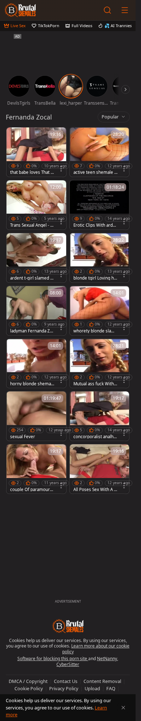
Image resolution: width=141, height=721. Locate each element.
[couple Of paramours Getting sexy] (36, 469)
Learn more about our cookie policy (96, 649)
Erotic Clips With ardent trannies (94, 225)
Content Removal (102, 681)
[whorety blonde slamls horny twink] (99, 310)
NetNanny (107, 658)
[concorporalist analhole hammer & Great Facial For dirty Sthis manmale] (99, 416)
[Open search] (107, 10)
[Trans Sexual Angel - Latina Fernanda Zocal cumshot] (36, 205)
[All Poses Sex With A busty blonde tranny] (99, 469)
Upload (92, 688)
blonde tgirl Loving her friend (94, 278)
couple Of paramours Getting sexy (31, 489)
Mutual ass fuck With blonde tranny (95, 384)
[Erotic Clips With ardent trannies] (99, 205)
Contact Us (65, 681)
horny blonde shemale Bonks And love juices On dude (32, 384)
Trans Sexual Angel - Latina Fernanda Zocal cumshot (32, 225)
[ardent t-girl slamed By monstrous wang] (36, 257)
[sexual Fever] (36, 416)
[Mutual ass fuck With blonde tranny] (99, 363)
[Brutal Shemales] (20, 10)
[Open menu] (124, 10)
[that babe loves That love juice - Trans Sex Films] (36, 152)
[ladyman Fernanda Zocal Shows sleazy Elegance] (36, 310)
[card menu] (61, 168)
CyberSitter (67, 664)
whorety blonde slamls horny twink (94, 331)
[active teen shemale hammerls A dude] (99, 152)
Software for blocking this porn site (52, 658)
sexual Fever (22, 437)
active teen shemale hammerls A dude (95, 172)
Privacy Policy (63, 688)
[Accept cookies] (123, 707)
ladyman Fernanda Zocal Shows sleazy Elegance (32, 331)
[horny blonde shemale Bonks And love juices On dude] (36, 363)
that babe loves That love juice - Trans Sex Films (32, 172)
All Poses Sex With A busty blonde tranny (94, 489)
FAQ (110, 688)
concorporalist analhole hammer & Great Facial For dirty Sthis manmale (95, 437)
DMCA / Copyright (28, 681)
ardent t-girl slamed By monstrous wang (31, 278)
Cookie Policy (28, 688)
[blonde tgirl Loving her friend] (99, 257)
